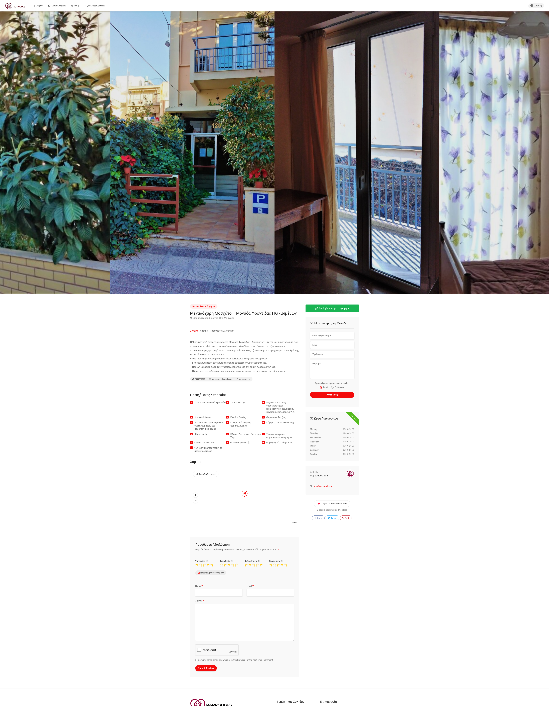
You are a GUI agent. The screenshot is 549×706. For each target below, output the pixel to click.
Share (319, 518)
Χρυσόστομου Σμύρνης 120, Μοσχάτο (213, 318)
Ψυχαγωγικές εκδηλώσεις (279, 442)
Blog (76, 5)
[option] (356, 152)
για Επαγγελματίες (95, 5)
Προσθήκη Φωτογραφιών (212, 573)
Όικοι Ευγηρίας (58, 5)
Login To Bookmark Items (334, 503)
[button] (195, 495)
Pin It (347, 518)
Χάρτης (204, 330)
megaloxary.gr (244, 379)
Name (199, 586)
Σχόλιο (199, 601)
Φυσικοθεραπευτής (240, 442)
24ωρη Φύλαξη (237, 402)
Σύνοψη (194, 330)
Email (250, 586)
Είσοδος (537, 5)
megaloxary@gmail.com (221, 379)
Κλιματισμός (201, 434)
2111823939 (199, 379)
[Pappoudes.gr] (15, 6)
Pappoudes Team (320, 475)
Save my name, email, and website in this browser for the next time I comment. (235, 660)
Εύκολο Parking (238, 417)
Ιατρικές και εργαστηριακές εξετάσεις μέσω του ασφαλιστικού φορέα (208, 425)
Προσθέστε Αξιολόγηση (222, 330)
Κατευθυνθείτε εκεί (207, 474)
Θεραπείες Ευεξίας (276, 417)
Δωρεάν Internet (203, 417)
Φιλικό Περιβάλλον (204, 442)
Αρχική (39, 5)
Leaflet (294, 523)
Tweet (333, 518)
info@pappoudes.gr (323, 486)
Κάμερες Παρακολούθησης (280, 422)
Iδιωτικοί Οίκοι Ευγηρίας (203, 306)
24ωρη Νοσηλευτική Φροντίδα (210, 402)
